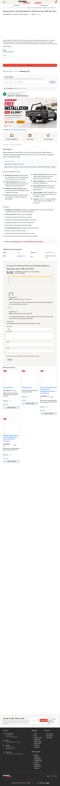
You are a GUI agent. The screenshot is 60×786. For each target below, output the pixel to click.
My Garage (17, 5)
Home (4, 7)
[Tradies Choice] (30, 2)
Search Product (44, 5)
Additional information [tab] (16, 144)
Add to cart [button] (10, 407)
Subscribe (43, 720)
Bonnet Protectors (22, 7)
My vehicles (50, 735)
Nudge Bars (37, 764)
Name (8, 341)
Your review (9, 331)
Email (8, 348)
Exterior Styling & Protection (12, 7)
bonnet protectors (16, 241)
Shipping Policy (38, 737)
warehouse (15, 88)
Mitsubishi (20, 256)
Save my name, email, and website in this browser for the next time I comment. (23, 356)
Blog (35, 735)
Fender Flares (37, 758)
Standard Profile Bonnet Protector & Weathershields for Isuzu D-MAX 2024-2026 (10, 394)
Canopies (36, 762)
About (35, 733)
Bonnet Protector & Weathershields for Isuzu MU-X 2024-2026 (30, 391)
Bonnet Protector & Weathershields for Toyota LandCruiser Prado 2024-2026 (48, 401)
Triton (24, 256)
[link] (15, 14)
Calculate (52, 82)
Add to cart (30, 65)
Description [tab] (6, 144)
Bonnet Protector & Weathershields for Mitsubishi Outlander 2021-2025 (11, 449)
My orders (49, 737)
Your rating (9, 326)
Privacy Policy (37, 743)
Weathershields (22, 129)
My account (50, 733)
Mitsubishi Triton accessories (35, 241)
